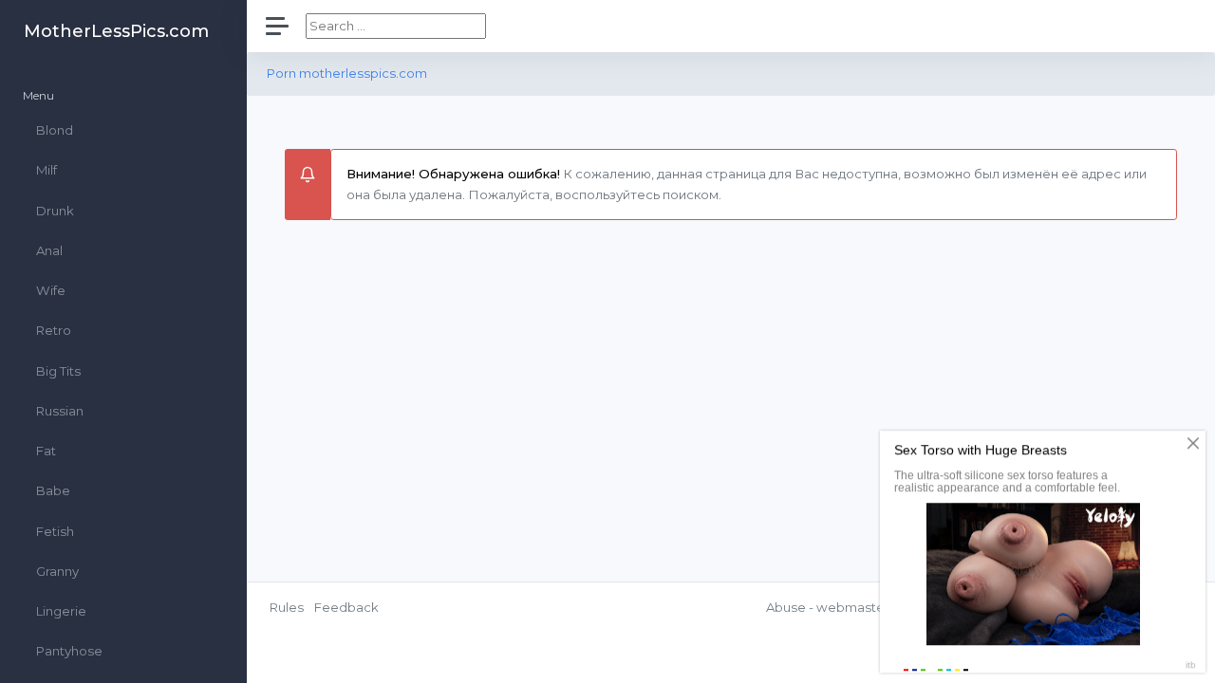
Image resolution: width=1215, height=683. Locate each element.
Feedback (346, 607)
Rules (287, 607)
